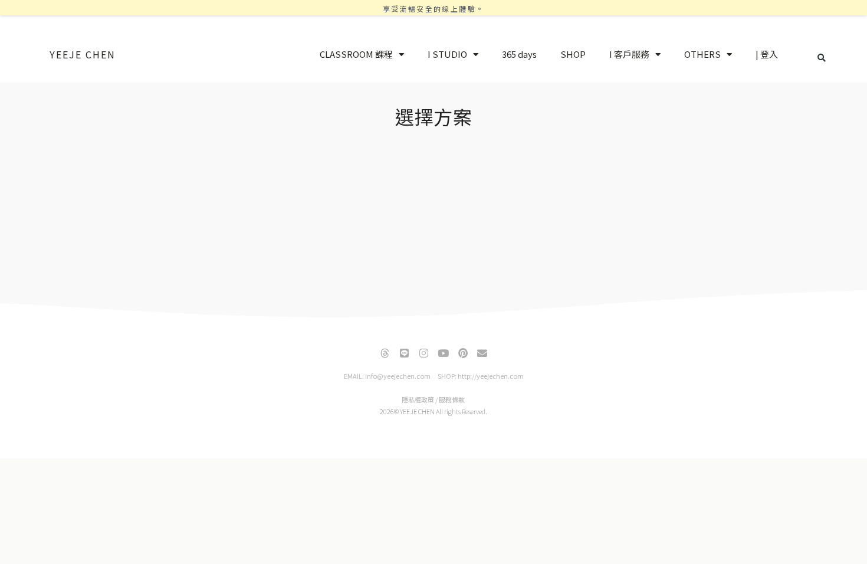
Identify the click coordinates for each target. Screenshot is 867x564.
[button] (821, 57)
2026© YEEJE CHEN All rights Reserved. (433, 411)
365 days (519, 54)
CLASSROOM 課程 (356, 54)
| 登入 (767, 54)
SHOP (573, 54)
